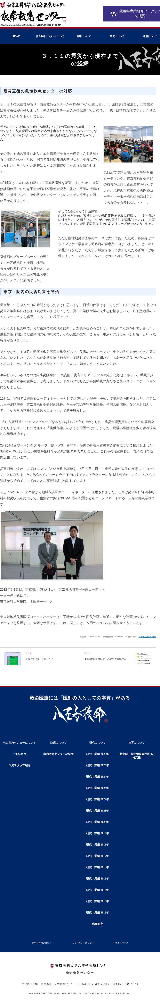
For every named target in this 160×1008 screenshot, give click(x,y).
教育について (136, 742)
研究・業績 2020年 (97, 822)
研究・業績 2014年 (97, 889)
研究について (117, 36)
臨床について (84, 36)
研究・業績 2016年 (97, 867)
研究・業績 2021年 (97, 810)
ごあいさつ (19, 754)
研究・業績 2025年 (97, 765)
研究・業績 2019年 (97, 833)
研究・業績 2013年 (97, 901)
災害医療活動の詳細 (147, 637)
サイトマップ (121, 943)
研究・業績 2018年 (97, 844)
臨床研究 (97, 923)
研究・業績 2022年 (97, 799)
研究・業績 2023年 (97, 788)
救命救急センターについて (50, 36)
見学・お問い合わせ (41, 943)
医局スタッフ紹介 (19, 765)
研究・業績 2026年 (97, 754)
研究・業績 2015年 (97, 878)
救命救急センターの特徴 (59, 754)
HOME (16, 36)
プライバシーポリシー (83, 943)
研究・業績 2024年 (97, 776)
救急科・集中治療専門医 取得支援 (136, 756)
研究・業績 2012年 (97, 912)
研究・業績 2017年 (97, 855)
